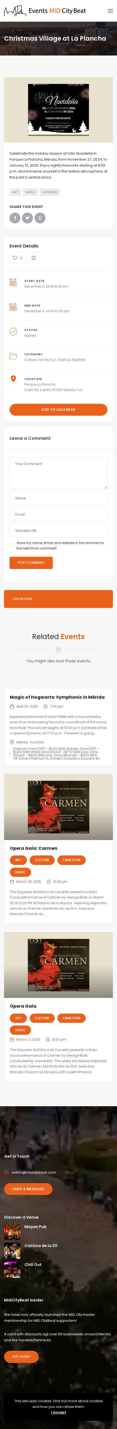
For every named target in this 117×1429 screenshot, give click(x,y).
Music (30, 192)
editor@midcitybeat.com (34, 1172)
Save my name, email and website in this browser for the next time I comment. (60, 546)
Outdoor (50, 192)
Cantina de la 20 (40, 1245)
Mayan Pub (35, 1226)
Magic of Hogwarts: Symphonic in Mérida (57, 697)
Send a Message (28, 1189)
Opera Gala (23, 1006)
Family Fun (47, 359)
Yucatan (37, 742)
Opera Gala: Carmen (33, 848)
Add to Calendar (58, 409)
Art (15, 192)
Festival (64, 359)
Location (22, 598)
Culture (30, 359)
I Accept (58, 1412)
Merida (22, 742)
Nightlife (78, 359)
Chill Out (33, 1264)
